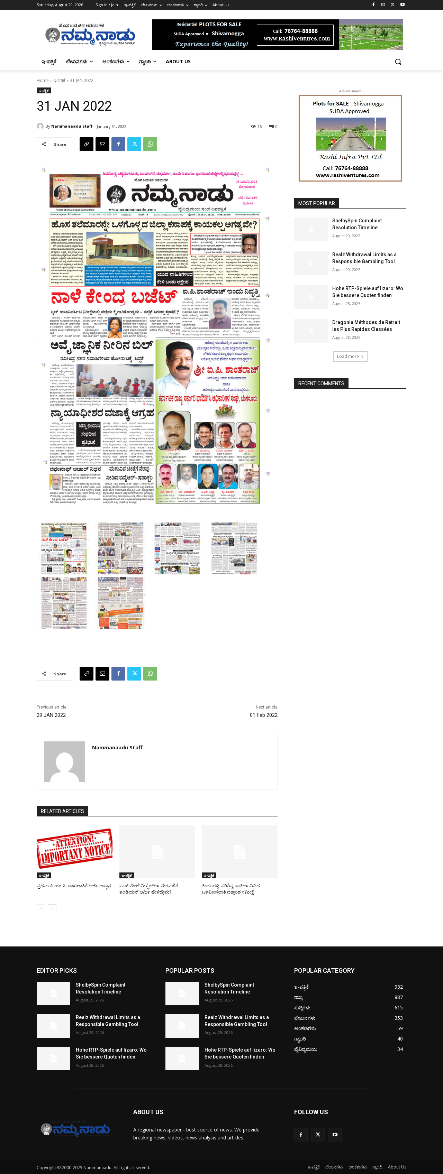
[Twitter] (393, 5)
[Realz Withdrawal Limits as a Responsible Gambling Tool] (311, 263)
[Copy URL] (86, 144)
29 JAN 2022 (51, 715)
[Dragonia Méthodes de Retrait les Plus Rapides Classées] (311, 331)
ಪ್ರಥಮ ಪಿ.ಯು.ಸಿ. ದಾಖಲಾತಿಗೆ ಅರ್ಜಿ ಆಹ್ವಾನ (74, 885)
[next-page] (52, 908)
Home (43, 80)
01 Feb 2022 (264, 715)
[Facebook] (374, 5)
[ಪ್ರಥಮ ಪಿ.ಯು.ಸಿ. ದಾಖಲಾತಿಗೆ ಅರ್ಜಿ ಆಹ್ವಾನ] (74, 851)
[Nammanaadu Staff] (41, 126)
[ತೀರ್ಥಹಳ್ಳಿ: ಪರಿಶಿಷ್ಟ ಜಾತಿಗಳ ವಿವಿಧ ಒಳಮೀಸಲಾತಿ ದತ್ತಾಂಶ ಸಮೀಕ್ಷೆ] (240, 851)
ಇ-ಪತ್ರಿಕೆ (59, 80)
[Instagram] (383, 5)
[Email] (102, 144)
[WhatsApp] (150, 144)
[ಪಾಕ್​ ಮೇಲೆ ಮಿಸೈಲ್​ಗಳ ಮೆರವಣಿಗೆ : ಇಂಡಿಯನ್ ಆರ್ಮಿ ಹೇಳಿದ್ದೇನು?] (157, 851)
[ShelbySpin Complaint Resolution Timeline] (311, 229)
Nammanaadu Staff (71, 126)
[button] (398, 61)
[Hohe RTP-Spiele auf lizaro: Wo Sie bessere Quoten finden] (311, 297)
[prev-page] (41, 908)
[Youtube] (402, 5)
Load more (348, 356)
